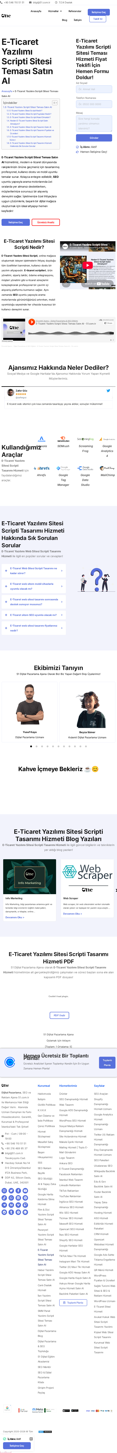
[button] (4, 397)
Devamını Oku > (14, 917)
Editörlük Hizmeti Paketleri (103, 1226)
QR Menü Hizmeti (103, 1270)
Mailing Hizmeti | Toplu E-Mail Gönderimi (73, 1150)
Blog (64, 19)
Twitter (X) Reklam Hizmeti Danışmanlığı (104, 1139)
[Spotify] (18, 1212)
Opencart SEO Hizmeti (71, 1229)
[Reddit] (4, 1212)
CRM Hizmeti (101, 1234)
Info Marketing (13, 898)
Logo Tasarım (66, 1157)
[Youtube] (25, 1190)
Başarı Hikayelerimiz (45, 1155)
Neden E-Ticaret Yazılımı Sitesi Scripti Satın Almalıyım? (29, 122)
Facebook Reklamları (70, 1174)
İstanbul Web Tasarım (71, 1179)
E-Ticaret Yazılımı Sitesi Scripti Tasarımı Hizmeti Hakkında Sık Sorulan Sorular (30, 144)
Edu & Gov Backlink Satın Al (103, 1184)
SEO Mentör (44, 1367)
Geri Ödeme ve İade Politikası (46, 1118)
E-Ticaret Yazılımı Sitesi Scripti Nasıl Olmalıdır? (30, 117)
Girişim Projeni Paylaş (46, 1390)
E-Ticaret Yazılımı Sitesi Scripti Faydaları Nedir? (30, 114)
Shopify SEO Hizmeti (70, 1240)
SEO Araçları (101, 1093)
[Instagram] (4, 1190)
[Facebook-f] (18, 1190)
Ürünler (63, 1093)
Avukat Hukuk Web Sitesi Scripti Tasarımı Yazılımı (104, 1321)
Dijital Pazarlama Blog (47, 1333)
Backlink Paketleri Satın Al (73, 1293)
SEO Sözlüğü (45, 1178)
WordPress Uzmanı (104, 1301)
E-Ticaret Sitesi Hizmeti (102, 1309)
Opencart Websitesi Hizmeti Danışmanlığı (104, 1244)
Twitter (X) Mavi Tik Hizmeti (74, 1266)
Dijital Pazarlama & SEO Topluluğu (47, 1346)
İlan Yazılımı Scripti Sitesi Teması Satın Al (46, 1300)
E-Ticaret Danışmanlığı (71, 1168)
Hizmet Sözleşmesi (44, 1134)
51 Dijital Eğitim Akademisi (46, 1359)
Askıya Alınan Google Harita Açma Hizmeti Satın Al (74, 1286)
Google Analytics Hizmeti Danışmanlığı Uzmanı (103, 1122)
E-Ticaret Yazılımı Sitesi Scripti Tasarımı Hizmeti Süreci (30, 138)
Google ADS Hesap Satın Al (74, 1272)
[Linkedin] (18, 1198)
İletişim (78, 19)
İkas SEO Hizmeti (68, 1234)
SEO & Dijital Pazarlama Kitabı (44, 1377)
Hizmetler (53, 11)
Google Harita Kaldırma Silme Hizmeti (46, 1199)
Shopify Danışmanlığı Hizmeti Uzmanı (103, 1104)
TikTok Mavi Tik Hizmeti (72, 1256)
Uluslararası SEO (103, 1165)
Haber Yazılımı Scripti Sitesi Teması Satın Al (46, 1274)
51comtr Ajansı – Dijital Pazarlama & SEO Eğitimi (19, 346)
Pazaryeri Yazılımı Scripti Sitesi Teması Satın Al (46, 1237)
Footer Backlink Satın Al (102, 1194)
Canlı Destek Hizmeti (45, 1288)
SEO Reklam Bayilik (44, 1171)
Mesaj (79, 112)
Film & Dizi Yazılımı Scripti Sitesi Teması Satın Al (46, 1217)
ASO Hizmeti (101, 1218)
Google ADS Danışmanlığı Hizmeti (73, 1113)
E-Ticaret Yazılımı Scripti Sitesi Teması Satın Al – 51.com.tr (57, 346)
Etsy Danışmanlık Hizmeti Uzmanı (103, 1152)
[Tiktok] (4, 1198)
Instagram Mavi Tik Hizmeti (74, 1261)
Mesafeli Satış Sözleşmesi (45, 1144)
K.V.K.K (42, 1110)
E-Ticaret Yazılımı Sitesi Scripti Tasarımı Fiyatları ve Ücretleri (32, 132)
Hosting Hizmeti (103, 1212)
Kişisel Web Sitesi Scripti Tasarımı (103, 1335)
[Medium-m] (11, 1205)
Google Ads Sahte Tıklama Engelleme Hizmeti (104, 1259)
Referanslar (75, 11)
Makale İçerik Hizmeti (71, 1141)
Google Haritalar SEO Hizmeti (71, 1248)
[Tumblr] (11, 1212)
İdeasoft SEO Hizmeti (71, 1223)
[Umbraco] (25, 1212)
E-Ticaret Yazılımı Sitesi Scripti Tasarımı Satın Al (30, 127)
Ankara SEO (66, 1163)
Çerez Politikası (46, 1126)
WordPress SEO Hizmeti (72, 1120)
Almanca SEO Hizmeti (71, 1207)
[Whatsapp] (11, 1198)
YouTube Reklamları (70, 1196)
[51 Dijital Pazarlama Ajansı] (45, 1432)
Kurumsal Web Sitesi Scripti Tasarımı (102, 1347)
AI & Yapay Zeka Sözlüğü (47, 1186)
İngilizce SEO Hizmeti (71, 1201)
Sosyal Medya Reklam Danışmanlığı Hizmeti (71, 1128)
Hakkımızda (44, 1093)
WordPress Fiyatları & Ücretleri (104, 1278)
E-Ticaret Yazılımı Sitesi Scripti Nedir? (25, 110)
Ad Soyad (81, 82)
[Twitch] (25, 1205)
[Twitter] (11, 1190)
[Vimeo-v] (18, 1205)
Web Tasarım (66, 1104)
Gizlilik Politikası (46, 1104)
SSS (40, 1162)
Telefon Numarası (86, 97)
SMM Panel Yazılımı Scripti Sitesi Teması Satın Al (46, 1318)
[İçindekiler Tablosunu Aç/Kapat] (53, 102)
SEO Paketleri (101, 1160)
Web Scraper (70, 898)
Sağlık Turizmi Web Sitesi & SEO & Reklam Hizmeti (104, 1290)
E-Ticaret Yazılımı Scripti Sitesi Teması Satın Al (28, 107)
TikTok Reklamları (69, 1190)
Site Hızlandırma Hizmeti (72, 1136)
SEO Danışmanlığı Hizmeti (73, 1099)
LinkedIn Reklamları (70, 1185)
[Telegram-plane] (4, 1205)
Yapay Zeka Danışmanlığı (101, 1205)
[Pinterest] (25, 1198)
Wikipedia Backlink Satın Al (104, 1174)
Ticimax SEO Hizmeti (70, 1218)
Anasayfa (36, 11)
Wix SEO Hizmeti (68, 1212)
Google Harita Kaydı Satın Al (75, 1277)
